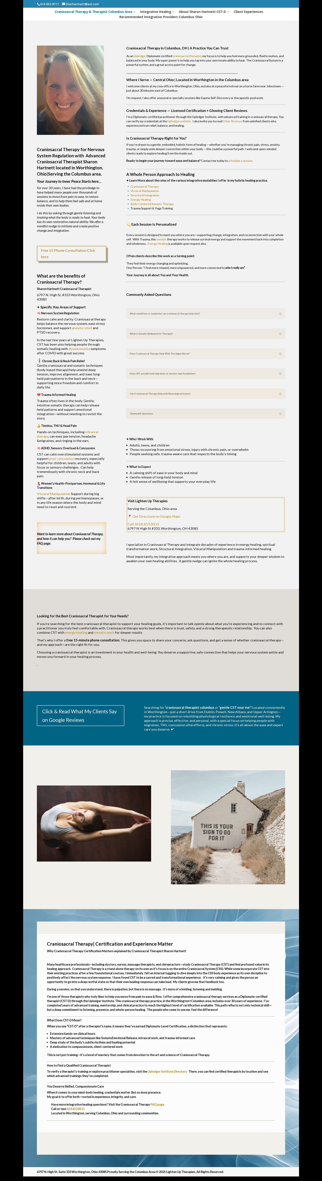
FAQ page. (44, 543)
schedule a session (240, 160)
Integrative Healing (155, 12)
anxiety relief (82, 328)
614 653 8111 (76, 1109)
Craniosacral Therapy (144, 186)
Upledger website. (180, 121)
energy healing (76, 632)
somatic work (104, 632)
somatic (161, 239)
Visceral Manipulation (53, 494)
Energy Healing (140, 199)
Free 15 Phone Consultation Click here (68, 253)
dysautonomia (79, 349)
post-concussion (61, 458)
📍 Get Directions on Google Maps (154, 516)
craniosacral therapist (187, 56)
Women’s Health (52, 483)
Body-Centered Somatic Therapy (152, 204)
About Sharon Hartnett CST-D (202, 12)
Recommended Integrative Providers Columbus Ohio (161, 17)
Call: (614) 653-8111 (143, 524)
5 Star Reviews (232, 121)
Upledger (140, 56)
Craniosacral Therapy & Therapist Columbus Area (93, 12)
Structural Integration (144, 195)
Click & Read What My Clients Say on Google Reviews (79, 715)
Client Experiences (248, 12)
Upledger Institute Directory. (167, 1071)
